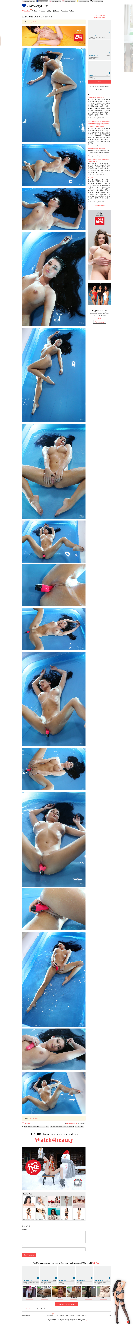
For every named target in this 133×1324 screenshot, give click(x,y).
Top (50, 11)
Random (65, 11)
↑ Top (109, 1315)
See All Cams (99, 82)
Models (56, 11)
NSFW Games (99, 89)
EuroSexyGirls (37, 5)
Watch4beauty (53, 1139)
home (47, 1126)
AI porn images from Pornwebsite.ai (99, 86)
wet (82, 1126)
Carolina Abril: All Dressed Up (96, 97)
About (72, 11)
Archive (43, 11)
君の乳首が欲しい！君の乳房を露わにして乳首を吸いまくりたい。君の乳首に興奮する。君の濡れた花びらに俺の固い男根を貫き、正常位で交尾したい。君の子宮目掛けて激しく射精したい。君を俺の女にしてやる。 (99, 167)
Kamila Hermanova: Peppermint (96, 148)
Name (23, 1246)
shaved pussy (70, 1126)
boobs (25, 1126)
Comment (25, 1229)
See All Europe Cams (66, 1304)
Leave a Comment (71, 1123)
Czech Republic (37, 1126)
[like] (23, 1123)
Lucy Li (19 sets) (33, 22)
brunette (30, 1126)
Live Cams (27, 11)
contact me (86, 1320)
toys (79, 1126)
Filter (35, 11)
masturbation (59, 1126)
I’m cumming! (99, 322)
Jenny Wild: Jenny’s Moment (95, 178)
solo (76, 1126)
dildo (44, 1126)
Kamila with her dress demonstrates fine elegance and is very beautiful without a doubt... (98, 152)
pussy (65, 1126)
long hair (52, 1126)
